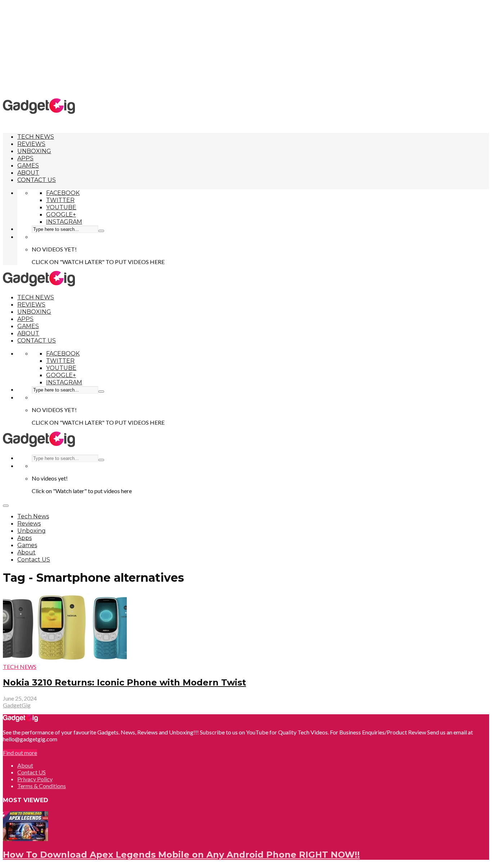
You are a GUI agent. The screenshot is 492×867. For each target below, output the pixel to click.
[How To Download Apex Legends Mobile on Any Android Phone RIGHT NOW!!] (25, 838)
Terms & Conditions (41, 785)
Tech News (35, 136)
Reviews (31, 143)
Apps (25, 158)
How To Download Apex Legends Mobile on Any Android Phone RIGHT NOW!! (181, 854)
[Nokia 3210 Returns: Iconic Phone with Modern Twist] (65, 659)
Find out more (20, 752)
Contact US (36, 179)
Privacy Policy (35, 779)
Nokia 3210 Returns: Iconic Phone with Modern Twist (124, 682)
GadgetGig (17, 705)
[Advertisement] (246, 49)
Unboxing (34, 151)
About (28, 172)
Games (28, 165)
